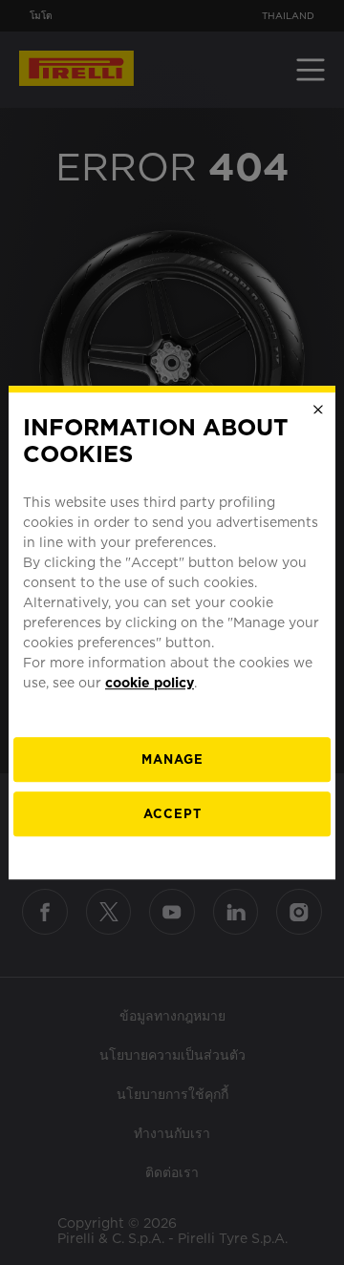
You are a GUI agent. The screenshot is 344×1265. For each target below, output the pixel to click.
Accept (172, 814)
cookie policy (149, 682)
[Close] (318, 409)
